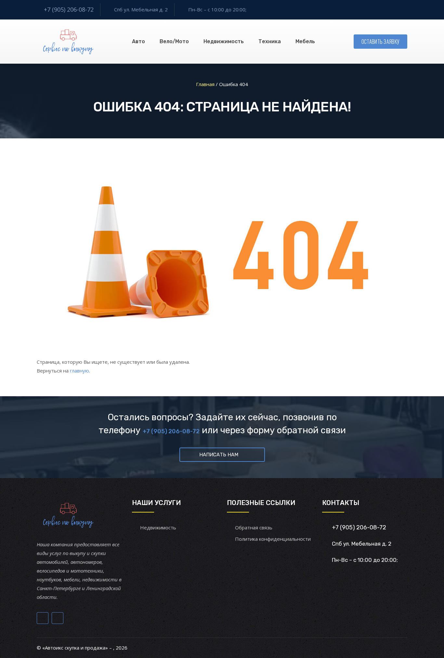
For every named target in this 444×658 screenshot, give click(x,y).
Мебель (305, 41)
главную (79, 370)
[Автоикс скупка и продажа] (69, 41)
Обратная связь (253, 527)
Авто (138, 41)
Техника (269, 41)
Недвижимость (223, 41)
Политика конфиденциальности (273, 539)
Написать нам (218, 455)
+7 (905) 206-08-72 (69, 9)
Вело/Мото (174, 41)
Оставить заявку (380, 41)
